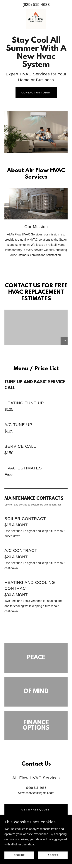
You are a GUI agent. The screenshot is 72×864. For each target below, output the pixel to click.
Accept (53, 855)
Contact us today (36, 92)
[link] (36, 19)
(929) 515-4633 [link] (36, 4)
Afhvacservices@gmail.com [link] (36, 792)
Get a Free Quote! (36, 809)
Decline (19, 855)
